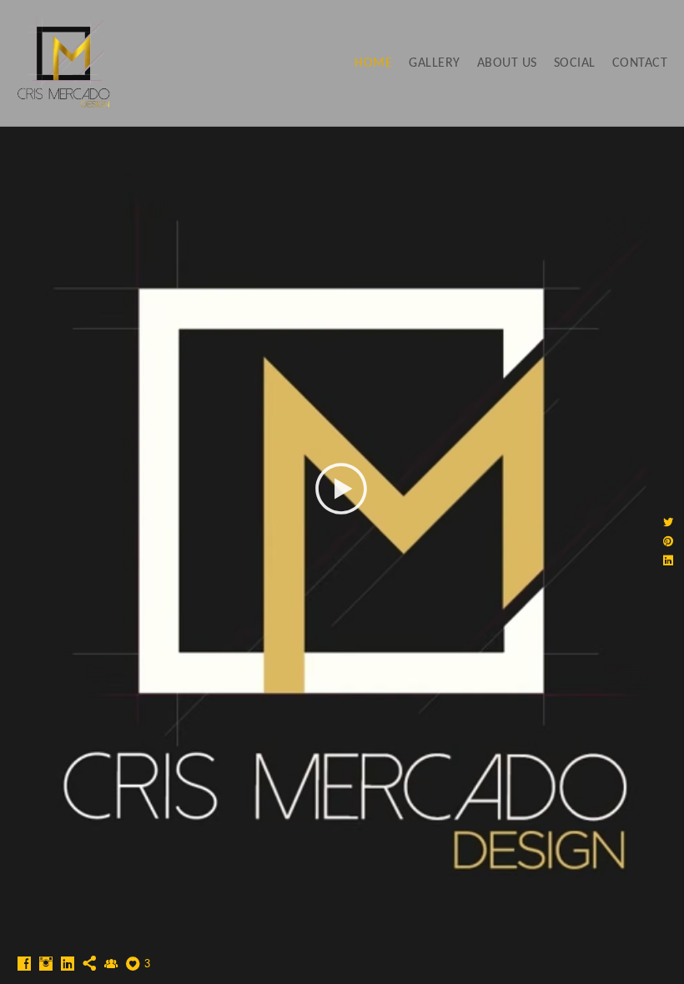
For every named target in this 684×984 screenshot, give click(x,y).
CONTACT (640, 63)
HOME (373, 63)
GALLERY (434, 63)
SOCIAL (575, 63)
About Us (507, 63)
